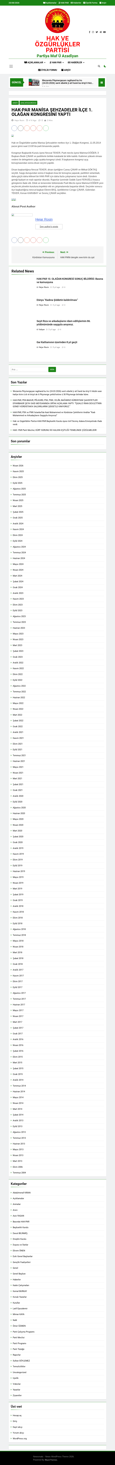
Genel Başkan (19, 1273)
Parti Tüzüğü (18, 1349)
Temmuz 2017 (19, 999)
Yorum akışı (18, 1433)
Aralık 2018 (18, 906)
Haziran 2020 (19, 813)
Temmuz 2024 (19, 552)
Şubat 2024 (18, 581)
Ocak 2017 (18, 1033)
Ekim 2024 (18, 535)
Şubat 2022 (18, 720)
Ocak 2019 (18, 900)
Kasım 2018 (18, 912)
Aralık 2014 (18, 1080)
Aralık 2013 (18, 1120)
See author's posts (49, 226)
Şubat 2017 (18, 1028)
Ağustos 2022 (19, 686)
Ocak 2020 (18, 842)
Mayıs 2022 (18, 703)
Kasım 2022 (18, 668)
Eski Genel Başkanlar (23, 1256)
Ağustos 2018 (19, 929)
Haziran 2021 (19, 761)
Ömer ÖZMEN (19, 1326)
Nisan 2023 (18, 639)
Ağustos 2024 (19, 547)
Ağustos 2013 (19, 1132)
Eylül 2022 (17, 680)
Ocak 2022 (18, 726)
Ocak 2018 (18, 964)
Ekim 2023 (18, 604)
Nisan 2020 (18, 825)
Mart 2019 (17, 888)
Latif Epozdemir (20, 1308)
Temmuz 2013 (19, 1138)
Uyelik (16, 1378)
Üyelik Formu (91, 3)
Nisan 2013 (18, 1155)
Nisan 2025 (18, 500)
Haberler (77, 3)
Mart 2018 (17, 952)
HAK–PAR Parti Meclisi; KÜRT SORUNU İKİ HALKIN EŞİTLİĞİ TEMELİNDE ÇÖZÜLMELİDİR (54, 430)
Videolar (17, 1384)
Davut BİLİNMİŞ (20, 1233)
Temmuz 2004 (19, 1172)
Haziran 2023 (19, 628)
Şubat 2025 (18, 512)
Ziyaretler (17, 1395)
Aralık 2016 (18, 1039)
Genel (15, 1268)
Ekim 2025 (18, 477)
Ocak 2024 (18, 587)
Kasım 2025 (18, 471)
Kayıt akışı (17, 1427)
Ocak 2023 (18, 657)
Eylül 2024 (17, 541)
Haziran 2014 (19, 1091)
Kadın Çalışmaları (21, 1285)
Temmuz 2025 (19, 494)
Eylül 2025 (17, 483)
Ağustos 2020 (19, 807)
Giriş (15, 1421)
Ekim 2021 (18, 744)
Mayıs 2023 (18, 633)
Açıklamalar (51, 3)
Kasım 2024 (18, 529)
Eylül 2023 (17, 610)
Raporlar (17, 1355)
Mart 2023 (17, 645)
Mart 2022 (17, 715)
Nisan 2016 (18, 1045)
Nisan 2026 (18, 465)
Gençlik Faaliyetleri (22, 1262)
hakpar (42, 329)
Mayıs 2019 (18, 877)
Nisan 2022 (18, 709)
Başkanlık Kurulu (20, 1227)
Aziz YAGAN (18, 1216)
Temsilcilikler (19, 1366)
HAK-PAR (64, 3)
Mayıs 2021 (18, 767)
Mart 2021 (17, 778)
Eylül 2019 (17, 865)
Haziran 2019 (19, 871)
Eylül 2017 (17, 987)
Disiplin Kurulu (19, 1239)
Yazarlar (16, 1389)
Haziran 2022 (19, 697)
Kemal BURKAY (20, 1291)
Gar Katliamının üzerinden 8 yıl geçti (57, 342)
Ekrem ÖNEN (19, 1250)
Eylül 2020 (17, 802)
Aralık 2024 (18, 523)
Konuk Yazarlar (20, 1297)
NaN (15, 1320)
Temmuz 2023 (19, 622)
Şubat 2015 (18, 1068)
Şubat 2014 (18, 1115)
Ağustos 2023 (19, 616)
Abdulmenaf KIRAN (22, 1192)
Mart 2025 (17, 506)
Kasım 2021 (18, 738)
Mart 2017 (17, 1022)
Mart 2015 (17, 1062)
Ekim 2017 (18, 981)
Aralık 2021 (18, 732)
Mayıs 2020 (18, 819)
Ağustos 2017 (19, 993)
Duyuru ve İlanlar (20, 1245)
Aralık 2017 (18, 970)
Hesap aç (17, 1415)
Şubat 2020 (18, 836)
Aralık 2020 (18, 796)
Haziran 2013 (19, 1143)
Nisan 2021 (18, 773)
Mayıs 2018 (18, 941)
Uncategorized (28, 102)
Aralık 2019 (18, 848)
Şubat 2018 (18, 958)
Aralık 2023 (18, 593)
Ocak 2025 (18, 517)
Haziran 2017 (19, 1004)
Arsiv (15, 102)
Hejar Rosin (19, 120)
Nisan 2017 (18, 1016)
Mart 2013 (17, 1161)
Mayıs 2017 (18, 1010)
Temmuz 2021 (19, 755)
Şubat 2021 (18, 784)
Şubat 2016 (18, 1051)
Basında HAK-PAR (21, 1221)
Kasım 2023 (18, 599)
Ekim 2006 (18, 1167)
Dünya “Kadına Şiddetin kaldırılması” (57, 300)
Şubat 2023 (18, 651)
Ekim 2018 (18, 917)
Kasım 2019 (18, 854)
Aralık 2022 (18, 662)
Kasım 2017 (18, 975)
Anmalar (17, 1204)
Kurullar (16, 1303)
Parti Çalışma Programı (23, 1332)
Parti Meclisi (19, 1337)
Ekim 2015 (18, 1057)
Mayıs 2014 (18, 1097)
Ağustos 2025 (19, 488)
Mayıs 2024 (18, 564)
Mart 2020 (17, 830)
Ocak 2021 (18, 790)
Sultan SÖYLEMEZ (21, 1360)
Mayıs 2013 (18, 1149)
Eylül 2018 (17, 923)
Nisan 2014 (18, 1103)
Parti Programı (19, 1343)
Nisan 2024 (18, 570)
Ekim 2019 (18, 859)
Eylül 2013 (17, 1126)
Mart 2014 (17, 1109)
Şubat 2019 (18, 894)
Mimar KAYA (18, 1314)
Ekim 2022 (18, 674)
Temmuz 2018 (19, 935)
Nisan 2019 (18, 883)
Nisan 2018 (18, 946)
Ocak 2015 (18, 1074)
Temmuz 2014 (19, 1086)
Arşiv (103, 3)
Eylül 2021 (17, 749)
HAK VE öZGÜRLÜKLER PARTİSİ (57, 44)
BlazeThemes (51, 1460)
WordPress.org (20, 1438)
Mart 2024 (17, 576)
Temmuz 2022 (19, 691)
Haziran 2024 (19, 558)
